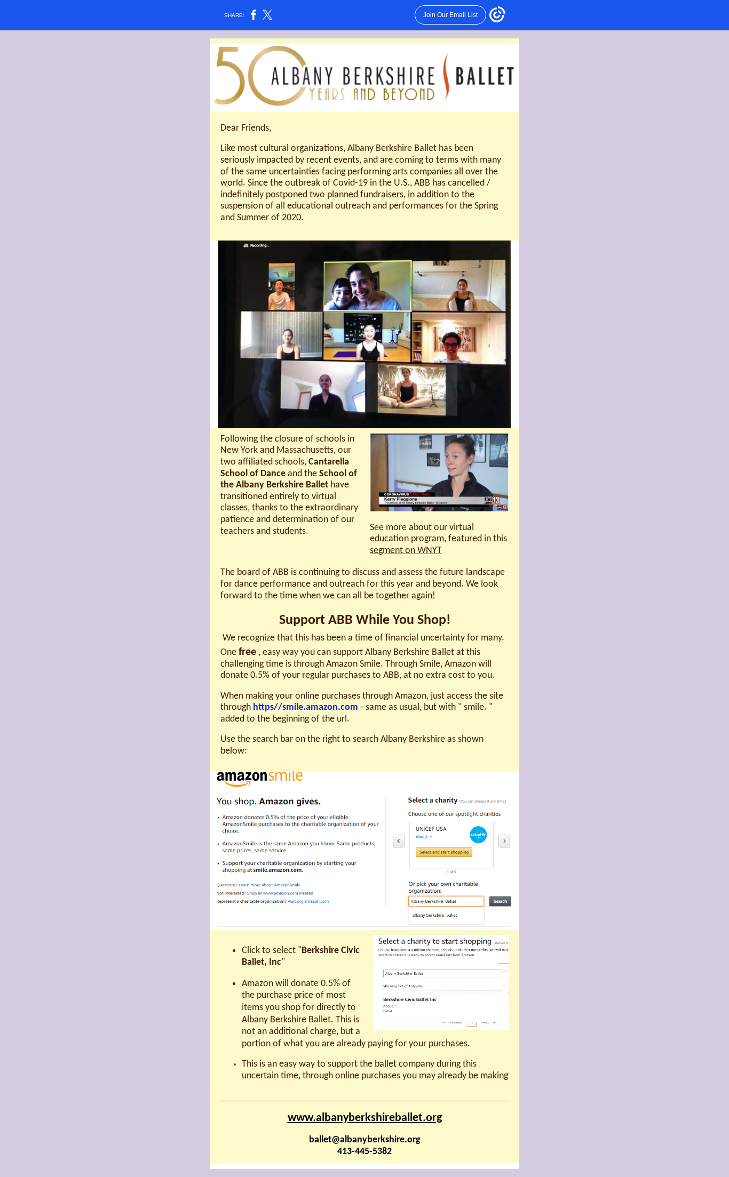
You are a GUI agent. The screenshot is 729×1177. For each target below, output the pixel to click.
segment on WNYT (406, 551)
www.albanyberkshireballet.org (365, 1118)
